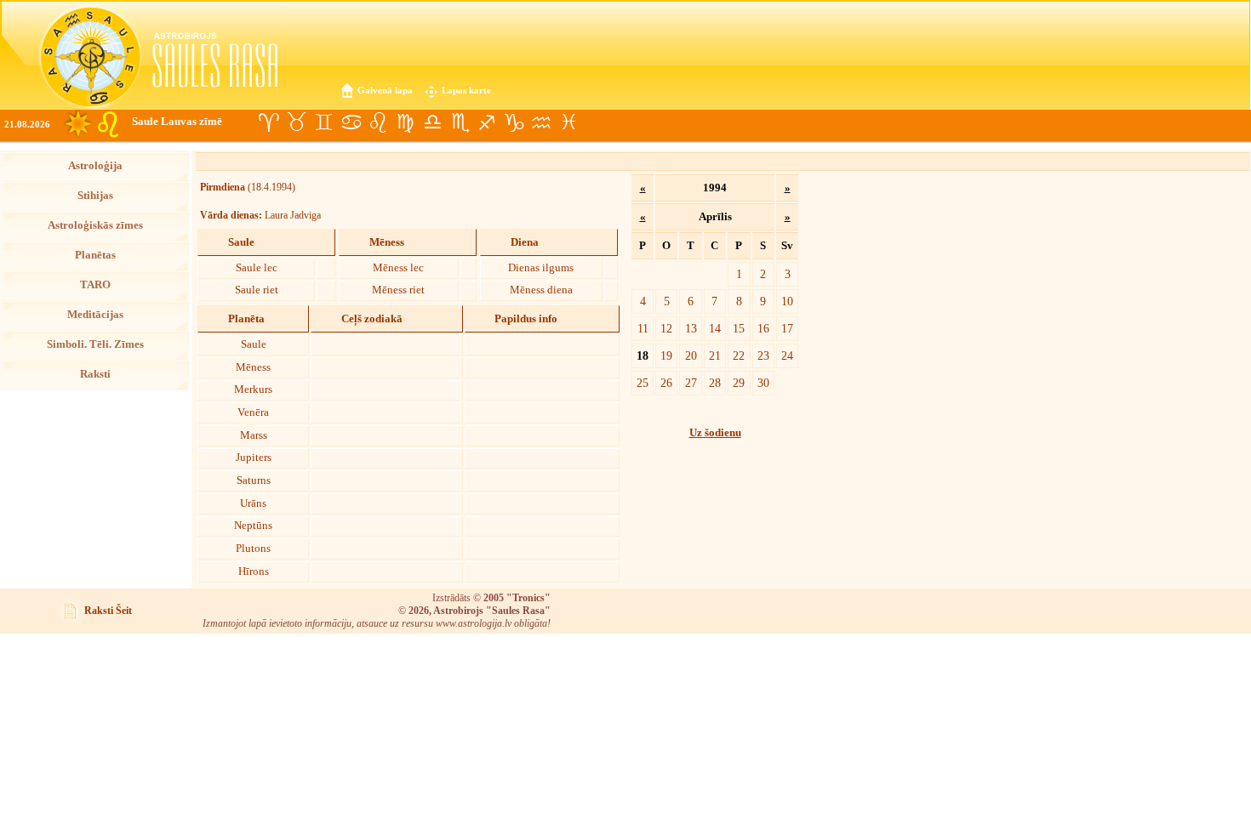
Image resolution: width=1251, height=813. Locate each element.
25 (642, 382)
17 (787, 328)
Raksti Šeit (108, 611)
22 (739, 355)
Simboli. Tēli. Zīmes (95, 344)
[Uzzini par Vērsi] (296, 122)
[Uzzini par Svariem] (432, 122)
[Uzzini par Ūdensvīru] (541, 122)
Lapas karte (466, 90)
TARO (95, 285)
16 (763, 328)
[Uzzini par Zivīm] (568, 122)
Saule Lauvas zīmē (177, 122)
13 (691, 328)
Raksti (95, 374)
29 (739, 382)
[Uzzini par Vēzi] (350, 122)
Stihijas (95, 196)
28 (715, 382)
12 (666, 328)
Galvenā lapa (385, 90)
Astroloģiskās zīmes (95, 225)
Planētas (95, 255)
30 (763, 382)
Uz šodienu (715, 433)
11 (642, 328)
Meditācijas (95, 315)
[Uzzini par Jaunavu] (405, 122)
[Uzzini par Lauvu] (377, 122)
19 (666, 355)
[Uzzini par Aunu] (269, 122)
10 (787, 301)
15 (739, 328)
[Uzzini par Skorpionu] (459, 122)
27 (691, 382)
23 (763, 355)
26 (666, 382)
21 (715, 355)
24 (787, 355)
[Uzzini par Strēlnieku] (486, 122)
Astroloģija (95, 166)
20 (691, 355)
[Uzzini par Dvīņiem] (323, 122)
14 (715, 328)
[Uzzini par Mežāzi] (514, 122)
